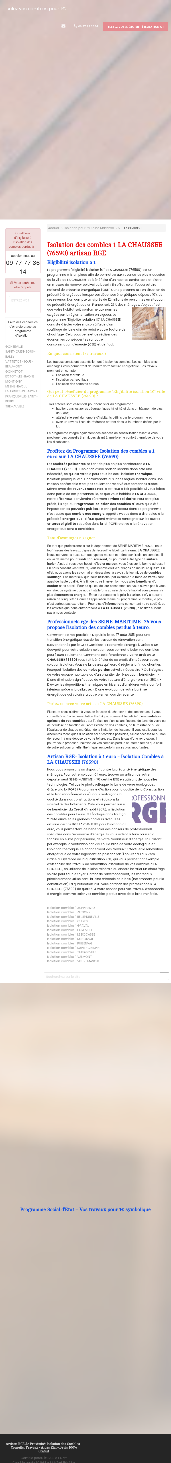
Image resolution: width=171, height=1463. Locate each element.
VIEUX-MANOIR (73, 961)
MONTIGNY (13, 381)
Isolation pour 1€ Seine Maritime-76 (92, 228)
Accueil (53, 228)
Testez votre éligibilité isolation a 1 (136, 27)
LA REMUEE (70, 930)
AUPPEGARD (71, 908)
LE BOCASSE (71, 934)
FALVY (44, 1458)
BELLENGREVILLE (73, 916)
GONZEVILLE (14, 346)
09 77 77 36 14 (87, 26)
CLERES (67, 921)
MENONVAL (70, 939)
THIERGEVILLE (71, 952)
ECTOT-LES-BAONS (20, 376)
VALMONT (69, 956)
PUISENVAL (69, 943)
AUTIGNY (68, 912)
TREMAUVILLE (14, 406)
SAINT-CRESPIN (73, 948)
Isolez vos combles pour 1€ (35, 9)
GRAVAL (68, 925)
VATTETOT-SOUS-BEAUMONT (19, 364)
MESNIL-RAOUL (16, 386)
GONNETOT (14, 371)
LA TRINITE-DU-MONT (21, 391)
